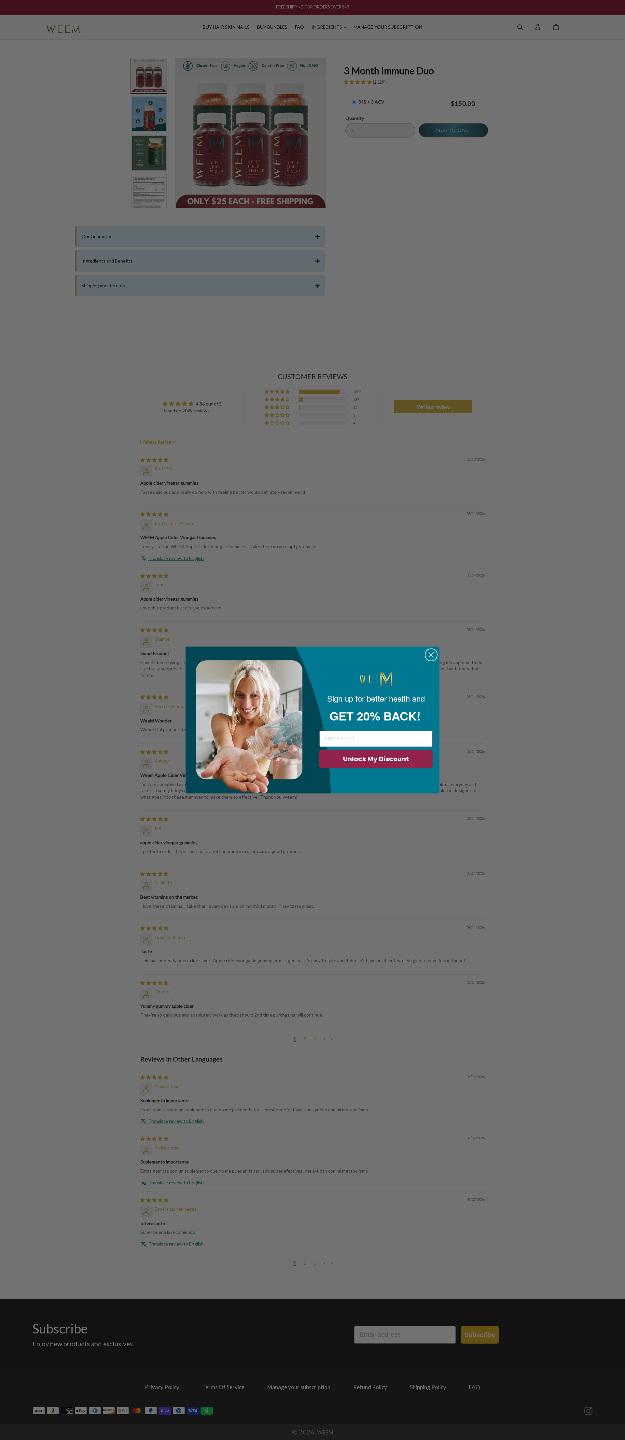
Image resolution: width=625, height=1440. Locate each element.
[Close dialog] (431, 655)
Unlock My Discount (376, 758)
